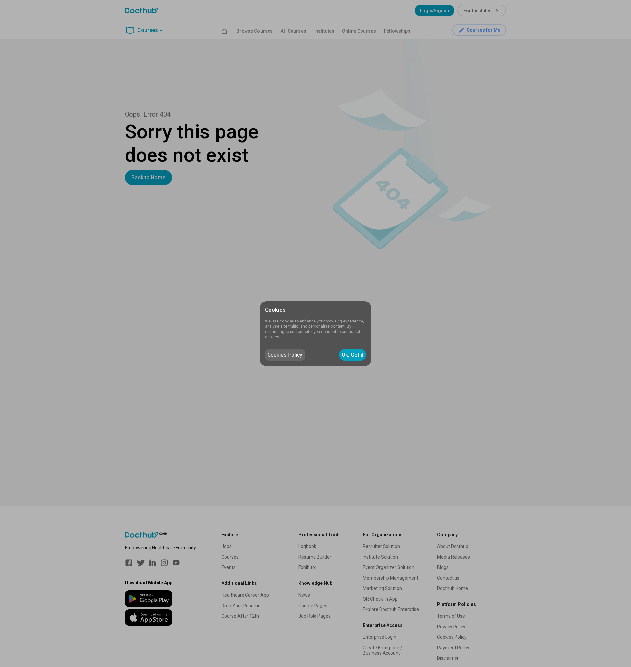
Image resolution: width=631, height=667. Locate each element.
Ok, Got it (352, 355)
